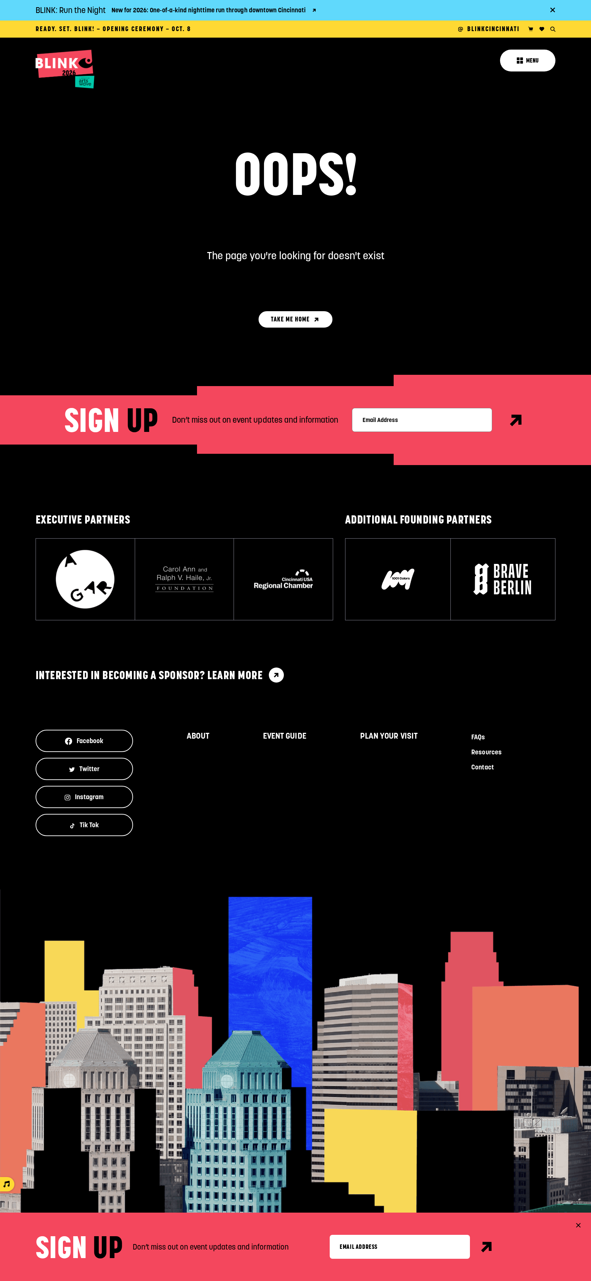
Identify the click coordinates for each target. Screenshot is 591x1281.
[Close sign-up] (578, 1225)
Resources (486, 752)
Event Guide (284, 736)
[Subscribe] (516, 420)
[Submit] (486, 1247)
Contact (482, 767)
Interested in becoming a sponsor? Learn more (149, 675)
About (198, 736)
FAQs (478, 737)
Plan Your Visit (389, 736)
